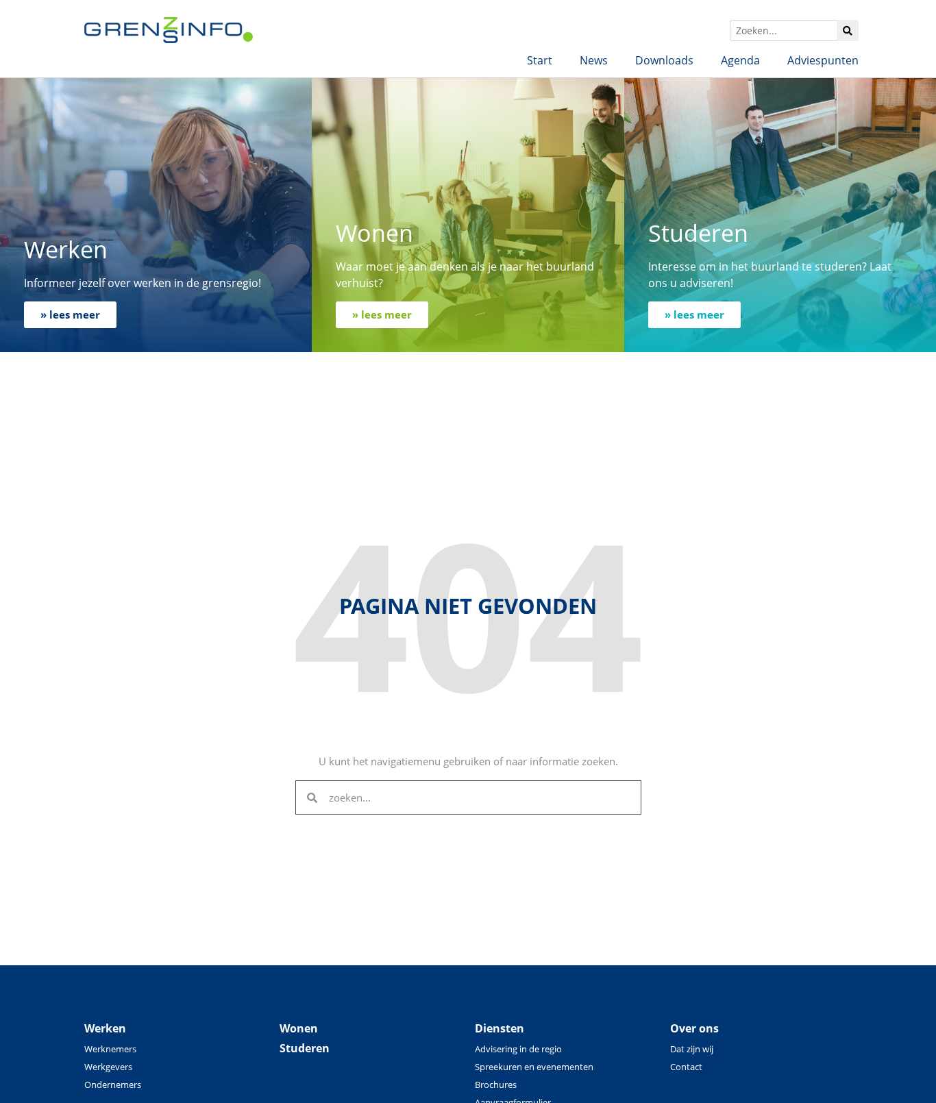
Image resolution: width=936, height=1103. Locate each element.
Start (539, 60)
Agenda (740, 60)
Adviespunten (823, 60)
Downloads (664, 60)
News (594, 60)
